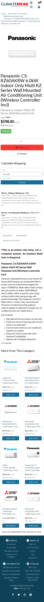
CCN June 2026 (33, 547)
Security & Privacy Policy (11, 571)
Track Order (11, 547)
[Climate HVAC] (14, 5)
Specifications (21, 235)
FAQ (32, 554)
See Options (11, 526)
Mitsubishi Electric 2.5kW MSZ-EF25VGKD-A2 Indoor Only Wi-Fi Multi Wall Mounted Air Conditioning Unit (10, 511)
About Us (32, 544)
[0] (39, 2)
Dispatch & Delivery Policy (11, 579)
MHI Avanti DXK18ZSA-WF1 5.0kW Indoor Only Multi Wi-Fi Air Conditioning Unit (32, 511)
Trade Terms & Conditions (11, 555)
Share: (3, 117)
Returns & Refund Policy (11, 574)
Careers (33, 551)
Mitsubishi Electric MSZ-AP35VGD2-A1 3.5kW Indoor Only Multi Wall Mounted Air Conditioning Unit (32, 380)
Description (7, 235)
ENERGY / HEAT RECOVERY (33, 579)
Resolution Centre (11, 551)
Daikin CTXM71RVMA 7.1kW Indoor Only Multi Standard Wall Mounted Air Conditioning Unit (10, 468)
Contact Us (32, 558)
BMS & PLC (33, 567)
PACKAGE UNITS (32, 574)
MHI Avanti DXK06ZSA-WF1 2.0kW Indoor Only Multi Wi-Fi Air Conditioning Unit (32, 424)
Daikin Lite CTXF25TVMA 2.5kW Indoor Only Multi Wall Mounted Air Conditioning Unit (10, 380)
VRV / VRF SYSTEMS (32, 571)
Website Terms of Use (11, 567)
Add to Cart (23, 147)
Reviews (6, 240)
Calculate (22, 182)
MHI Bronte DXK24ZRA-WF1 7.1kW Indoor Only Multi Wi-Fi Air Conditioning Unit (10, 424)
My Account (11, 544)
